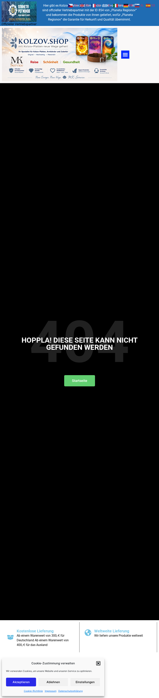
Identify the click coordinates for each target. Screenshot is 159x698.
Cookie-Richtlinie (33, 690)
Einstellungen (85, 682)
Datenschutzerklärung (70, 690)
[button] (98, 663)
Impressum (50, 690)
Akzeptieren (21, 682)
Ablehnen (53, 682)
